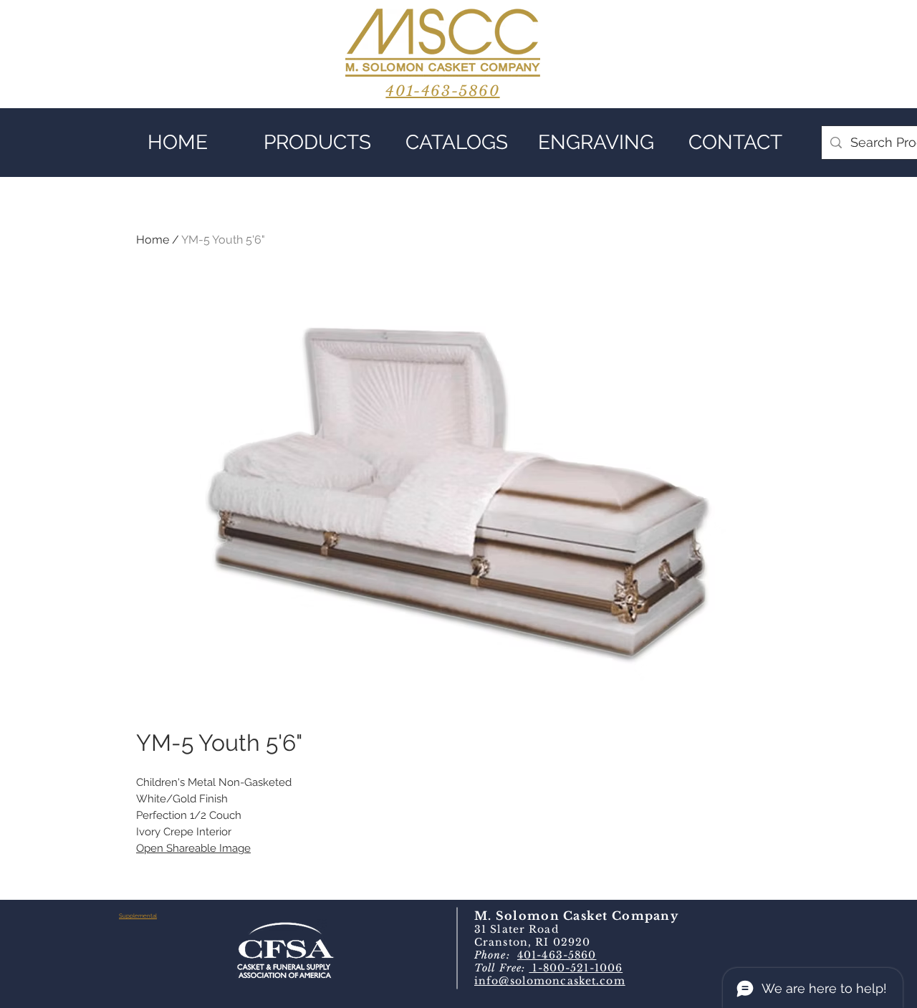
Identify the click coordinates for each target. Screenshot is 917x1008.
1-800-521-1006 (576, 967)
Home (152, 239)
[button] (317, 142)
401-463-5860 (556, 955)
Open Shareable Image (193, 848)
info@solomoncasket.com (549, 980)
